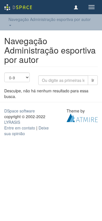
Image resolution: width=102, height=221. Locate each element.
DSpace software (19, 111)
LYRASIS (12, 122)
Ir (93, 80)
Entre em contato (19, 128)
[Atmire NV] (82, 117)
